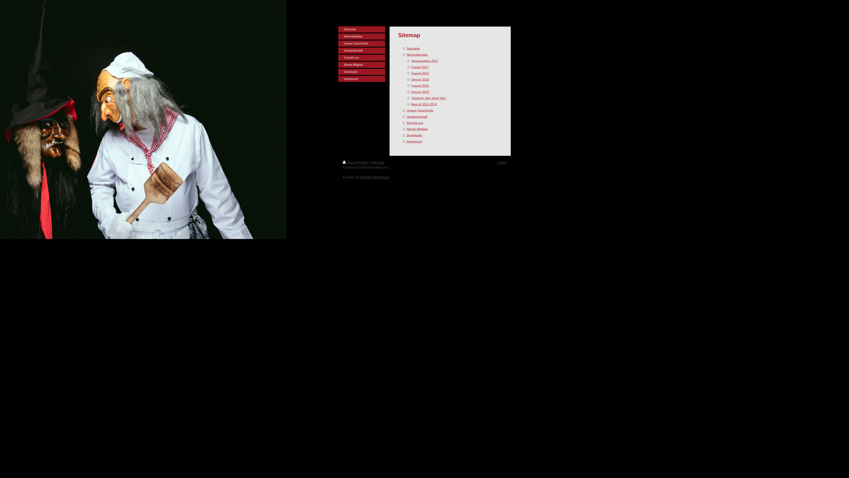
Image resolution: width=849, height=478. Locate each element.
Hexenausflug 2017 (424, 61)
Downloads (414, 135)
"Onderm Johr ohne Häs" (428, 98)
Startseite (413, 48)
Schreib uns (415, 123)
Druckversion (358, 162)
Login (501, 162)
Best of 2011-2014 (424, 104)
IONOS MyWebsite (375, 177)
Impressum (414, 141)
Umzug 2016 (420, 79)
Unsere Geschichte (420, 110)
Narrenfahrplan (417, 54)
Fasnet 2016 (420, 73)
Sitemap (377, 162)
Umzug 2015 (420, 92)
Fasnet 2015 (420, 85)
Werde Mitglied (417, 129)
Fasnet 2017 (420, 67)
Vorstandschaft (417, 116)
